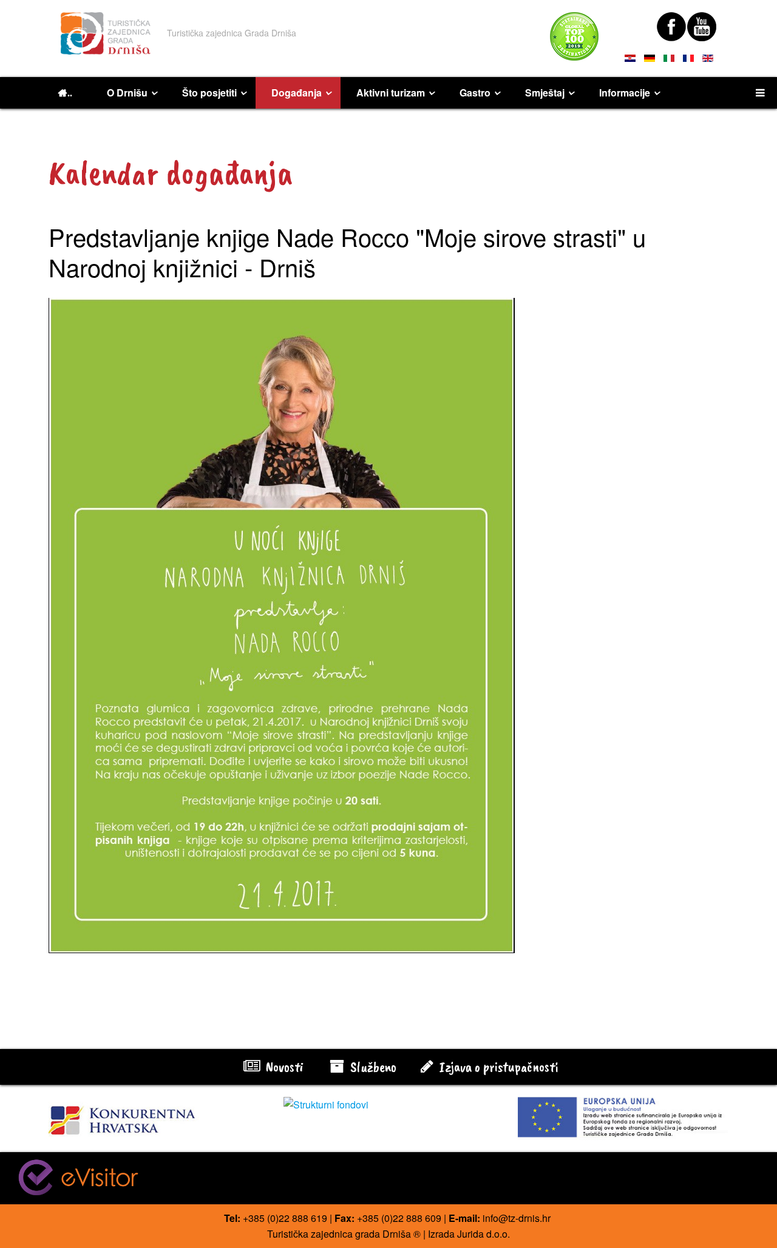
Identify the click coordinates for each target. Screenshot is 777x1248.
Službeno (371, 1066)
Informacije (624, 93)
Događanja (296, 93)
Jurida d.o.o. (483, 1234)
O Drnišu (127, 93)
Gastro (475, 93)
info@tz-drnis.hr (517, 1218)
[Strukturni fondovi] (388, 1105)
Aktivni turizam (390, 93)
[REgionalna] (154, 1117)
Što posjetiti (209, 93)
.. (69, 93)
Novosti (283, 1066)
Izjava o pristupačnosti (497, 1066)
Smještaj (545, 93)
